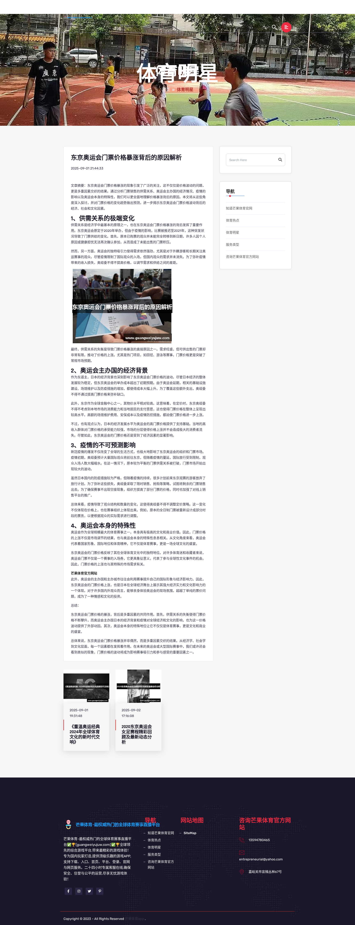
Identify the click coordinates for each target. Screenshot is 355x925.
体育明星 (213, 9)
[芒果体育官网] (81, 17)
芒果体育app (134, 919)
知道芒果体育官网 (164, 9)
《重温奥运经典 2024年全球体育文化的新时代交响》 (85, 734)
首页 (139, 9)
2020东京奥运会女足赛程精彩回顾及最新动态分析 (137, 734)
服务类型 (234, 9)
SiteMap (190, 833)
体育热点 (192, 9)
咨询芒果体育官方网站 (266, 9)
